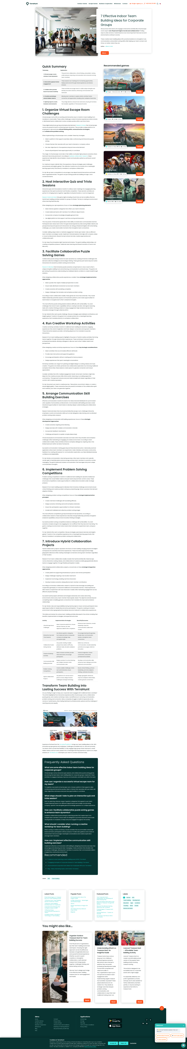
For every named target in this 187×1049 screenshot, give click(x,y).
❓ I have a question (161, 1039)
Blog (36, 1028)
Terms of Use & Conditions (87, 1025)
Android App (83, 1019)
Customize (133, 1043)
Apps (132, 903)
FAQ (36, 1030)
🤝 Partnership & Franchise (163, 1035)
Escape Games (93, 3)
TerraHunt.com (53, 752)
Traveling (126, 905)
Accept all (113, 1043)
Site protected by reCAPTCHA (61, 1028)
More (104, 53)
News (131, 905)
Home (36, 1019)
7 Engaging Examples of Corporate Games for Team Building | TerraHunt (68, 862)
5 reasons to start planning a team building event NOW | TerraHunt (66, 859)
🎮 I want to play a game (177, 1035)
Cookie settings (58, 1023)
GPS (49, 878)
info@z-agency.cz (137, 3)
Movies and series (128, 908)
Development (136, 900)
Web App (82, 1023)
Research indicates (47, 267)
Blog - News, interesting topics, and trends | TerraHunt (63, 869)
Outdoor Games (82, 3)
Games (128, 897)
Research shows (81, 125)
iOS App (82, 1021)
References (117, 3)
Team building (55, 878)
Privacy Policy (57, 1021)
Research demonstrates (49, 197)
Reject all (123, 1043)
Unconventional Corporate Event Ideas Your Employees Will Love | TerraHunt (69, 865)
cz (160, 4)
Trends (136, 905)
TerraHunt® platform (66, 744)
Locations (137, 903)
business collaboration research (78, 156)
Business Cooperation (105, 3)
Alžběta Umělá (109, 46)
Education (126, 903)
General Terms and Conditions (61, 1025)
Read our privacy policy (90, 1046)
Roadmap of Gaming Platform (61, 1026)
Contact (124, 3)
